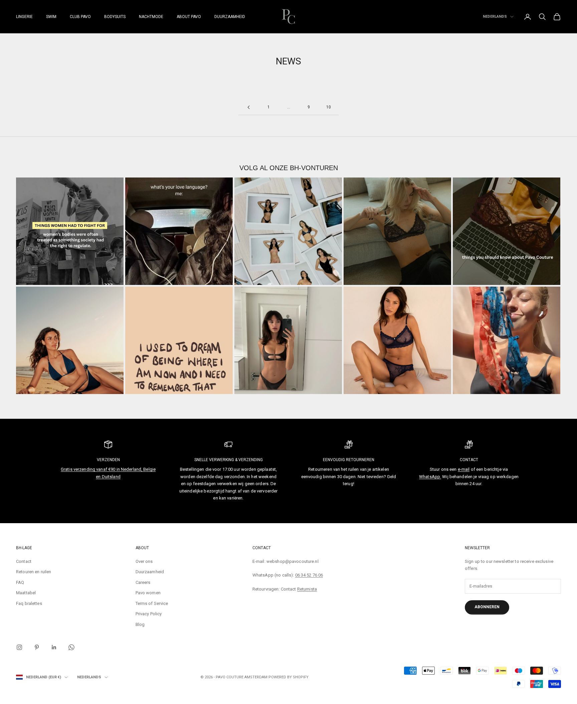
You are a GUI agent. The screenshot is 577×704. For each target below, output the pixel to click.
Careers (143, 582)
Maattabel (26, 592)
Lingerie (24, 16)
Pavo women (148, 592)
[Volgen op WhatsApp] (71, 647)
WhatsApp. (430, 476)
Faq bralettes (29, 603)
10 (328, 107)
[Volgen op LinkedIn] (54, 647)
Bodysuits (115, 16)
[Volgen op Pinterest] (36, 647)
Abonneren (487, 607)
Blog (140, 624)
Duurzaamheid (229, 16)
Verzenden (108, 459)
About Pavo (189, 16)
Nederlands (495, 16)
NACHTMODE (151, 16)
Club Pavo (80, 16)
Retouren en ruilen (33, 571)
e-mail (464, 469)
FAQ (20, 582)
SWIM (51, 16)
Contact (23, 561)
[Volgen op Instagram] (19, 647)
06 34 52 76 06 (309, 575)
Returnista (307, 589)
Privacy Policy (149, 613)
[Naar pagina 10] (248, 107)
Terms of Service (152, 603)
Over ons (144, 561)
